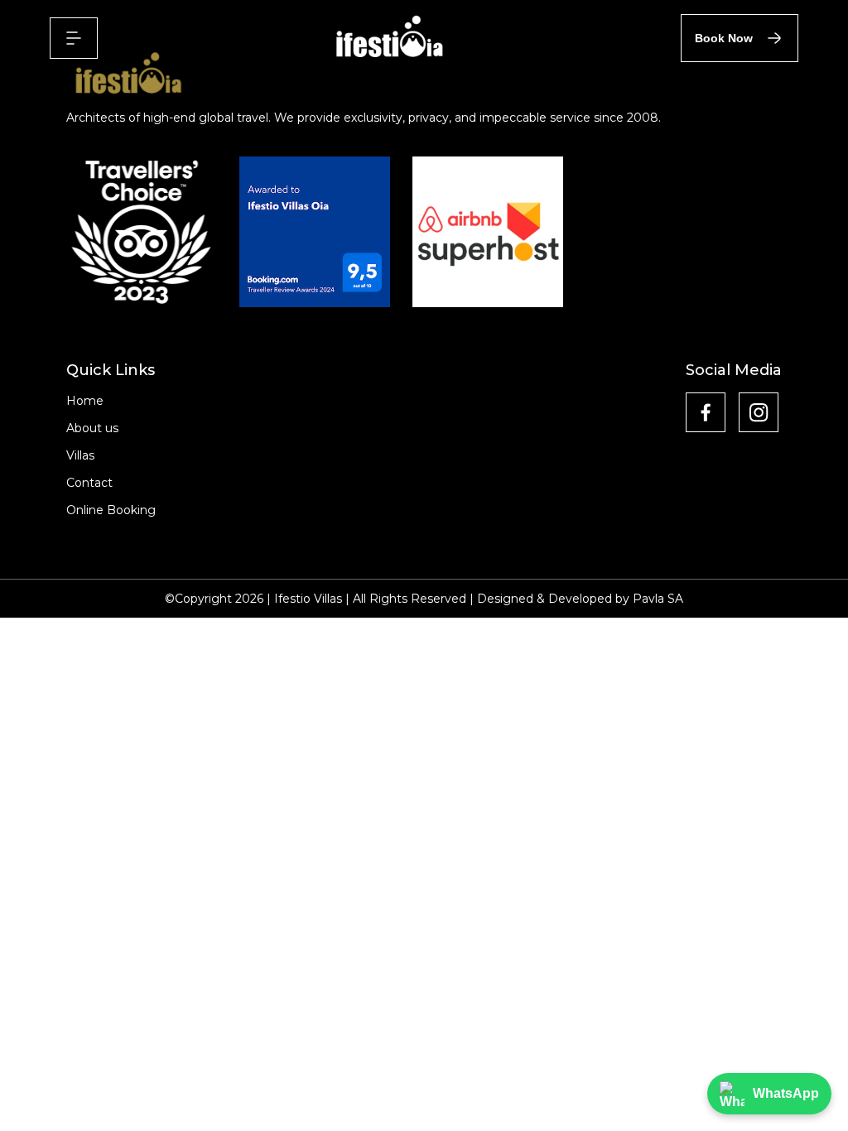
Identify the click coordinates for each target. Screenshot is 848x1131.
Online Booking (111, 510)
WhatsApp (786, 1093)
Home (85, 400)
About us (92, 428)
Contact (89, 482)
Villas (80, 455)
